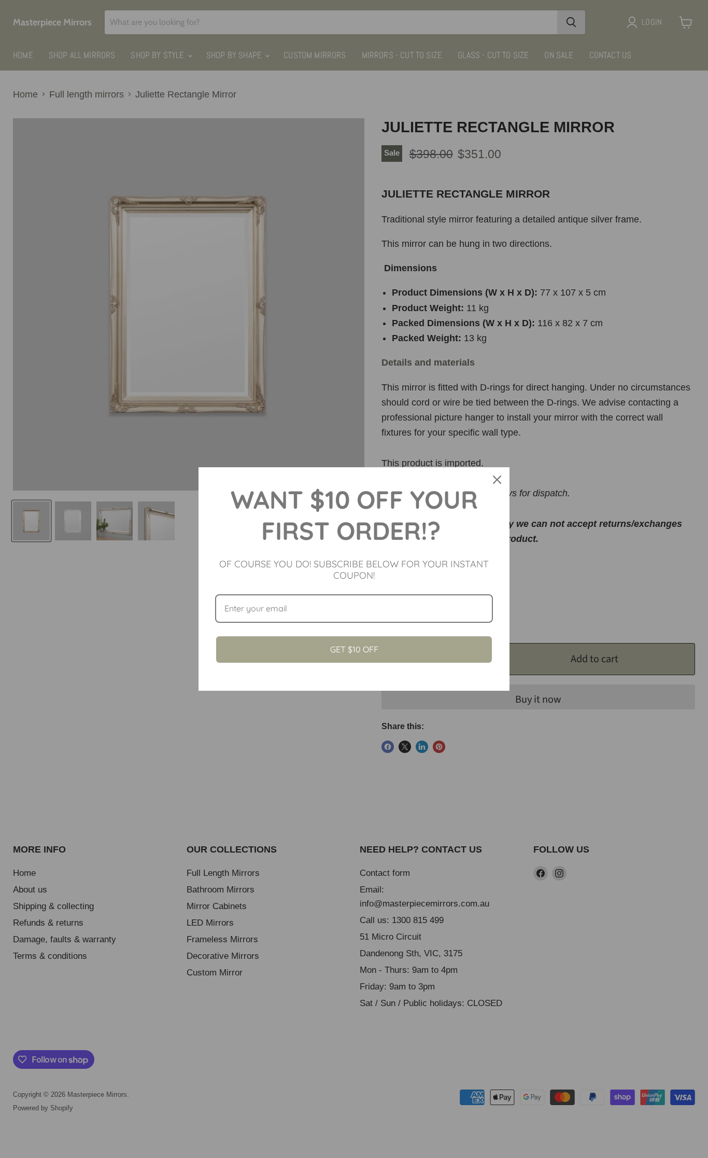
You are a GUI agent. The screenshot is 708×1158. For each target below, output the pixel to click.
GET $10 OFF (354, 649)
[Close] (497, 479)
